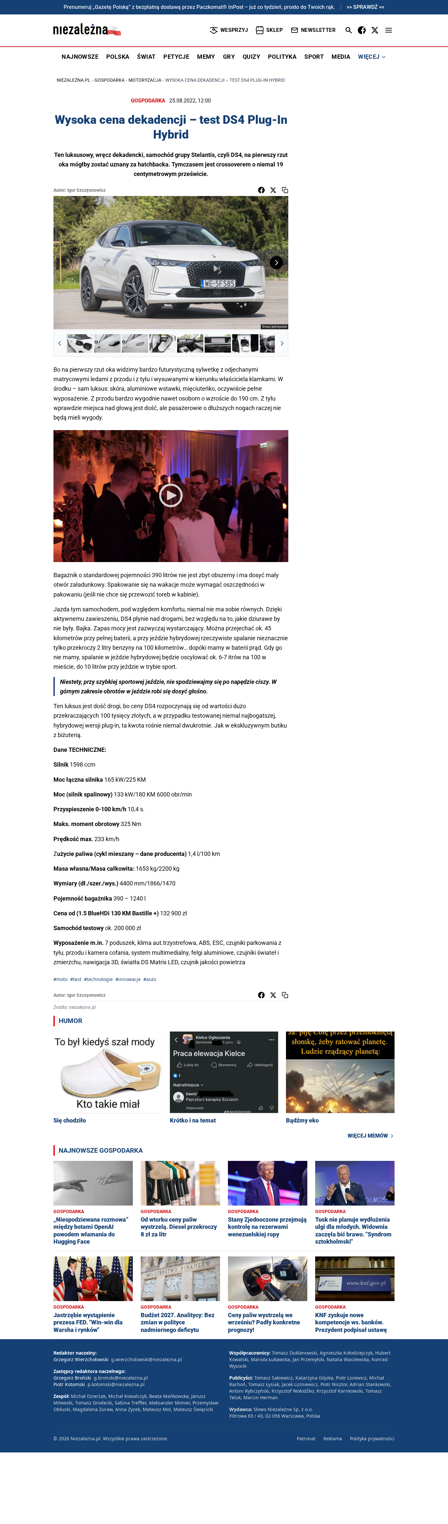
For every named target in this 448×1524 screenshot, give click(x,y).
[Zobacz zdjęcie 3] (135, 343)
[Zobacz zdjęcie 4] (163, 343)
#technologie (98, 979)
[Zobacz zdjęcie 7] (245, 343)
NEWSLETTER (318, 30)
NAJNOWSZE (80, 56)
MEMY (206, 56)
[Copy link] (285, 190)
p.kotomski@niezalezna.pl (116, 1384)
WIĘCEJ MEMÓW (368, 1136)
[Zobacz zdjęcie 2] (107, 343)
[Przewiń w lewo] (59, 343)
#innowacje (128, 979)
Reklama (332, 1438)
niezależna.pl (74, 80)
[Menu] (389, 30)
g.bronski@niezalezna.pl (121, 1378)
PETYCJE (176, 56)
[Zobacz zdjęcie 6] (218, 343)
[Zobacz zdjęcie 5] (190, 343)
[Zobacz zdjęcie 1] (80, 343)
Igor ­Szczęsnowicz (86, 190)
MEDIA (341, 56)
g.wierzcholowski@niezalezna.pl (146, 1359)
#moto (60, 979)
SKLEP (274, 30)
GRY (229, 56)
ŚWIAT (146, 56)
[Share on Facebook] (261, 190)
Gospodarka (109, 80)
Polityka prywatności (372, 1438)
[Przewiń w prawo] (282, 343)
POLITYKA (282, 56)
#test (75, 979)
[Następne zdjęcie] (276, 262)
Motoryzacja (145, 80)
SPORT (314, 56)
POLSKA (117, 56)
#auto (149, 979)
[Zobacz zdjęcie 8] (273, 343)
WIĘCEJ (368, 56)
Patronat (306, 1438)
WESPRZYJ (234, 30)
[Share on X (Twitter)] (273, 190)
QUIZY (251, 56)
